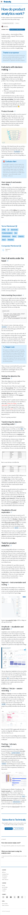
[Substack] (7, 897)
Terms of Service (5, 905)
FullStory (15, 210)
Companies (4, 877)
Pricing (3, 885)
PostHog (3, 397)
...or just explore (18, 828)
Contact (3, 891)
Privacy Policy (5, 903)
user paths (7, 791)
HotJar (9, 693)
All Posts (4, 872)
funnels (3, 791)
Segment (21, 395)
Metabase (15, 519)
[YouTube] (10, 897)
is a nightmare (14, 502)
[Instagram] (22, 897)
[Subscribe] (3, 897)
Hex (25, 519)
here (14, 538)
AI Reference (4, 876)
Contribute (4, 889)
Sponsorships (5, 887)
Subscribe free (8, 828)
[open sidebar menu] (2, 2)
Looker (17, 520)
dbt (9, 479)
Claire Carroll (15, 806)
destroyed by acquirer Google (12, 522)
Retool (20, 519)
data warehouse (9, 388)
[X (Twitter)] (14, 897)
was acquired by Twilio (11, 620)
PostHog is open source (7, 800)
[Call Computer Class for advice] (25, 897)
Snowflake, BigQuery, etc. (7, 393)
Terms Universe (5, 879)
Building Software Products (17, 29)
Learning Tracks (5, 874)
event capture (18, 754)
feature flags (4, 794)
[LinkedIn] (18, 897)
